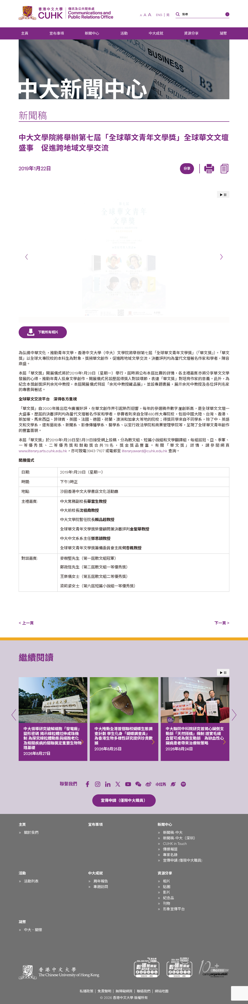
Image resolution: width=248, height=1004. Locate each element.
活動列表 (31, 881)
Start (221, 194)
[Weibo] (148, 784)
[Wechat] (138, 784)
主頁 (24, 33)
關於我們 (31, 832)
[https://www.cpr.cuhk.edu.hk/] (89, 13)
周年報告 (100, 881)
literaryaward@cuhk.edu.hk (144, 451)
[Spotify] (183, 784)
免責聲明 (104, 991)
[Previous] (26, 257)
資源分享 (191, 33)
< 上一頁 (26, 623)
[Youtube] (128, 784)
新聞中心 (92, 33)
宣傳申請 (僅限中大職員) (182, 860)
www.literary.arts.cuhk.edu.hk (43, 451)
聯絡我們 (143, 991)
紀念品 (168, 898)
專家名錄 (170, 855)
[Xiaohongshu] (161, 784)
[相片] (124, 258)
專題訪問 (100, 887)
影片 (166, 892)
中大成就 (156, 33)
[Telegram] (181, 174)
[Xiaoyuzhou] (173, 784)
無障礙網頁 (124, 991)
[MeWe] (214, 174)
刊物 (166, 903)
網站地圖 (161, 991)
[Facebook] (147, 174)
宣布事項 (56, 33)
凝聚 (223, 33)
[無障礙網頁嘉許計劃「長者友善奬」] (179, 967)
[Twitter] (169, 174)
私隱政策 (86, 991)
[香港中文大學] (42, 13)
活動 (124, 33)
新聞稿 (33, 115)
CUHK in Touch (175, 844)
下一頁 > (221, 623)
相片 (166, 881)
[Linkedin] (158, 174)
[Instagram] (98, 784)
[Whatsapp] (203, 174)
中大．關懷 (33, 930)
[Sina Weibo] (192, 174)
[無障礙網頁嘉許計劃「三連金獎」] (147, 967)
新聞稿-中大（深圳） (180, 838)
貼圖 (166, 887)
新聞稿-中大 (173, 832)
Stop (225, 194)
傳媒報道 (170, 849)
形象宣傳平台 (174, 909)
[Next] (221, 257)
